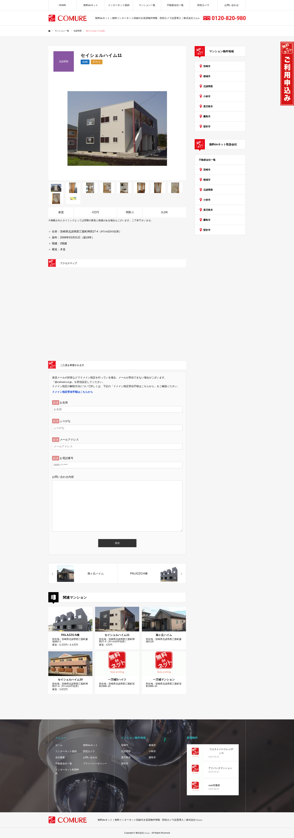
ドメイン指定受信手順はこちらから (72, 391)
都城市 (206, 76)
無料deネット (90, 5)
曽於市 (206, 126)
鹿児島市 (208, 106)
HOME (62, 5)
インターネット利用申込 (67, 771)
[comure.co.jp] (69, 18)
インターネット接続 (118, 5)
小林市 (206, 96)
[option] (117, 128)
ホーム (58, 745)
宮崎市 (206, 66)
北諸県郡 (208, 86)
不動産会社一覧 (175, 5)
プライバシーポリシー (95, 763)
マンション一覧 (147, 5)
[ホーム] (49, 31)
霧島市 (206, 116)
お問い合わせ (231, 5)
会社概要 (60, 757)
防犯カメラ (203, 5)
